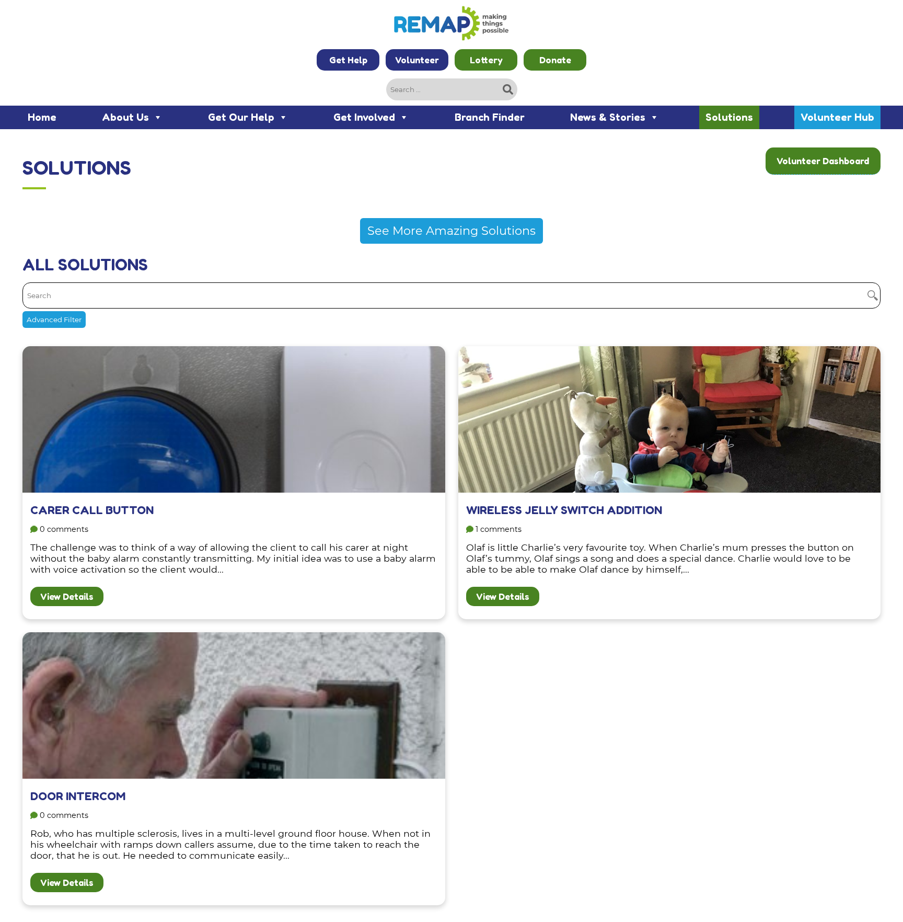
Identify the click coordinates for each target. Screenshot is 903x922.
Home (42, 117)
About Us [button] (125, 117)
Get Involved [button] (364, 117)
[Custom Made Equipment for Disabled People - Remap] (451, 24)
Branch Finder (490, 117)
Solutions (729, 117)
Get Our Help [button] (241, 117)
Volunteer (417, 59)
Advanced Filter (54, 319)
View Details (67, 596)
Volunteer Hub (837, 117)
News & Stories (607, 117)
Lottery (486, 59)
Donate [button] (555, 59)
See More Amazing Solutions (451, 230)
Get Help (348, 59)
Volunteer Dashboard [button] (823, 160)
